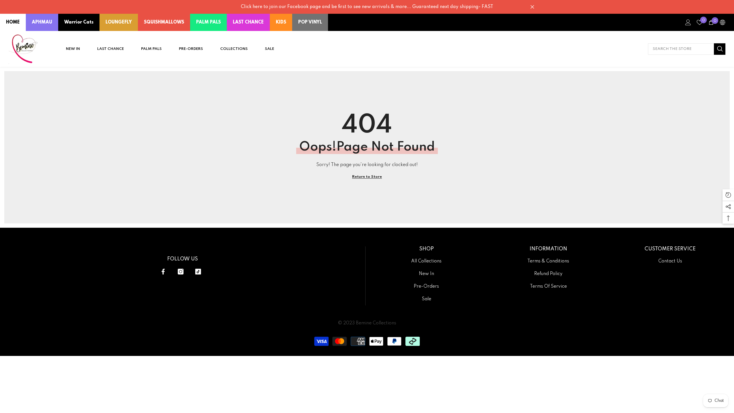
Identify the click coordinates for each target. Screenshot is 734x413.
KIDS (281, 22)
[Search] (686, 49)
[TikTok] (198, 271)
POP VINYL (310, 22)
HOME (13, 22)
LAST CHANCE (248, 22)
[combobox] (681, 49)
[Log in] (688, 22)
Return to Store (367, 177)
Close (532, 7)
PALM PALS (208, 22)
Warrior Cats (78, 22)
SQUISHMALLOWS (164, 22)
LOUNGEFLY (119, 22)
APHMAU (42, 22)
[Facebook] (163, 271)
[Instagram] (180, 271)
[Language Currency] (722, 22)
